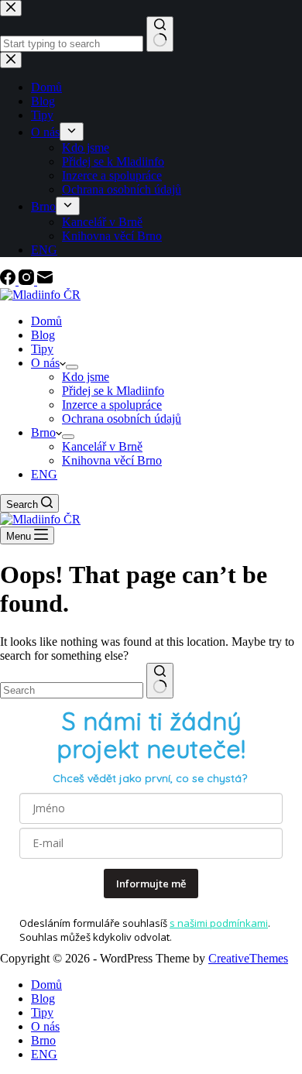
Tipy (42, 348)
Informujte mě (151, 883)
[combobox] (71, 690)
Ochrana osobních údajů (121, 418)
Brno (43, 432)
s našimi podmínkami (219, 923)
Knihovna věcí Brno (112, 460)
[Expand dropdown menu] (72, 367)
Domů (46, 321)
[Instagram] (28, 280)
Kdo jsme (85, 376)
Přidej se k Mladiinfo (113, 390)
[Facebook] (9, 280)
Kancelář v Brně (102, 446)
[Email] (45, 280)
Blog (43, 334)
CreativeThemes (248, 958)
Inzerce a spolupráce (112, 404)
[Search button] (159, 680)
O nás (45, 362)
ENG (44, 474)
